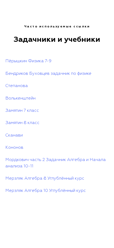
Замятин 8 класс (22, 123)
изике (85, 74)
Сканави (14, 135)
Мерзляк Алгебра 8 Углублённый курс (44, 178)
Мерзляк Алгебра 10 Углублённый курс (45, 191)
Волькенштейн (20, 98)
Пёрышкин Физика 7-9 (28, 61)
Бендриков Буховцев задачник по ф (42, 74)
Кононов (14, 148)
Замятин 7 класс (22, 111)
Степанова (16, 86)
